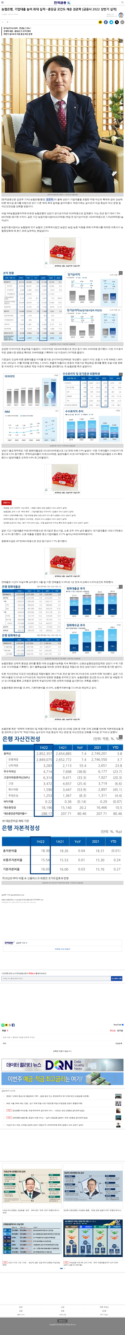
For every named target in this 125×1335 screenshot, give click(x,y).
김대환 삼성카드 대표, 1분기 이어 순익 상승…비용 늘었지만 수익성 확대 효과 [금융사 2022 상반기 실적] (45, 523)
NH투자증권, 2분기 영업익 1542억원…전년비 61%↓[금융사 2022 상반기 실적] (35, 519)
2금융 (104, 1311)
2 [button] (64, 1268)
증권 (21, 1307)
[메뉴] (2, 2)
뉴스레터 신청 (117, 978)
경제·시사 (21, 1315)
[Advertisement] (62, 921)
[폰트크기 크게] (7, 22)
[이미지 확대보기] (121, 41)
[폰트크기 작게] (2, 22)
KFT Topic (104, 1315)
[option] (62, 1214)
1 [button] (61, 1268)
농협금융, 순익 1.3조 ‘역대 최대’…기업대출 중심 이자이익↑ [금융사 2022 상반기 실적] (38, 512)
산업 (62, 1307)
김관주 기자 (21, 943)
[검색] (122, 2)
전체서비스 (62, 1321)
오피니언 (62, 1315)
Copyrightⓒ (52, 1324)
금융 (21, 1311)
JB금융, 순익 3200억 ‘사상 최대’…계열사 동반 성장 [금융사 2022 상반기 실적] (35, 508)
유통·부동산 (104, 1307)
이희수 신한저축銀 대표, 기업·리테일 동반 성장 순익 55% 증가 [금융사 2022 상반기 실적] (39, 515)
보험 (62, 1311)
